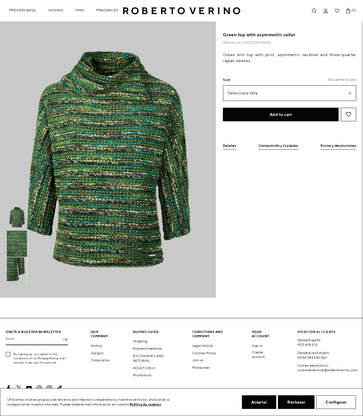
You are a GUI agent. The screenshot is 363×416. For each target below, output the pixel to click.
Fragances (107, 10)
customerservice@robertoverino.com (327, 370)
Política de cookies (145, 404)
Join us (198, 360)
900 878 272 (307, 345)
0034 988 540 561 (312, 357)
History (96, 345)
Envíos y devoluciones (338, 146)
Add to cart (281, 114)
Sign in (257, 345)
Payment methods (147, 348)
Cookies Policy (204, 353)
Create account (258, 354)
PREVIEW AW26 (22, 10)
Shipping (140, 341)
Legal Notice (202, 345)
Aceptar (259, 402)
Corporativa (100, 360)
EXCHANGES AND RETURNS (148, 358)
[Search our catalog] (314, 11)
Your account (260, 334)
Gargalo (97, 353)
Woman (55, 10)
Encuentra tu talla (342, 79)
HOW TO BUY (144, 368)
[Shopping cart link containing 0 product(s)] (348, 11)
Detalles (229, 146)
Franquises (201, 367)
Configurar (336, 402)
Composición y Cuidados (278, 146)
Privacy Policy (48, 358)
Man (79, 10)
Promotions (142, 375)
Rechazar (296, 402)
